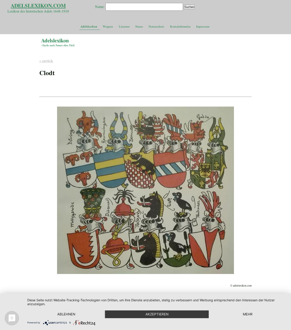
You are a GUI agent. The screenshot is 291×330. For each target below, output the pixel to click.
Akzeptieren (157, 314)
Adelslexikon (88, 26)
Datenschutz (156, 26)
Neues (139, 26)
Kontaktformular (180, 26)
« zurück (46, 60)
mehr (248, 314)
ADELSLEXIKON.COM (38, 5)
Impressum (202, 26)
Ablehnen (66, 314)
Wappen (108, 26)
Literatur (124, 26)
